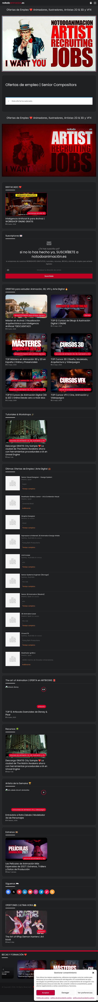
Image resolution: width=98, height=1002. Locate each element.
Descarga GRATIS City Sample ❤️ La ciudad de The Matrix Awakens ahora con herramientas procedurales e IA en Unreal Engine (26, 450)
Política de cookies (43, 998)
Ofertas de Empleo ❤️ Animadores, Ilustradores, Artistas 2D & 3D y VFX (49, 9)
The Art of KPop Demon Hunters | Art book (24, 938)
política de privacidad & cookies (61, 998)
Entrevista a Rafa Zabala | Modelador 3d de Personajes (25, 816)
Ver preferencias (85, 993)
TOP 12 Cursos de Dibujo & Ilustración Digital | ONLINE (70, 322)
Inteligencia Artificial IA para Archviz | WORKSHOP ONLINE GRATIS (25, 220)
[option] (31, 969)
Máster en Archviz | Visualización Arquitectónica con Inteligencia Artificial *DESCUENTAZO (22, 323)
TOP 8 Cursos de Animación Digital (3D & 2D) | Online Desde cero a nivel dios (26, 396)
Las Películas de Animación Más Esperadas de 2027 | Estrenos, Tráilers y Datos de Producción (25, 866)
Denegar (65, 993)
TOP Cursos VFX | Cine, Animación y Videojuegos (69, 396)
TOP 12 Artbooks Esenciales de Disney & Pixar (26, 713)
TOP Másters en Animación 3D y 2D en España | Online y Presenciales (25, 361)
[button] (93, 973)
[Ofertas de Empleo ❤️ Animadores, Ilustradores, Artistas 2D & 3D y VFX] (49, 43)
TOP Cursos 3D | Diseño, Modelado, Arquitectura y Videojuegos (69, 361)
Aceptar (45, 993)
